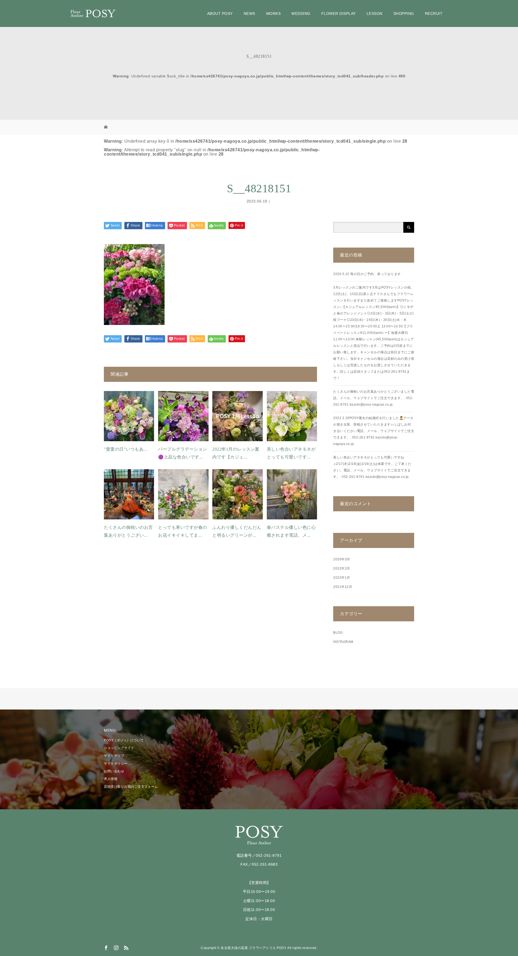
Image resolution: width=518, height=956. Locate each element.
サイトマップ (114, 756)
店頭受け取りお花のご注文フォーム (131, 787)
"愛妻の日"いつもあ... (125, 449)
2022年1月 (341, 578)
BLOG (338, 633)
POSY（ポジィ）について (124, 740)
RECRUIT (434, 13)
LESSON (375, 13)
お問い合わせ (114, 771)
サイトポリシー (116, 763)
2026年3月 (341, 559)
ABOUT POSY (220, 13)
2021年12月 (342, 587)
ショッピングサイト (119, 748)
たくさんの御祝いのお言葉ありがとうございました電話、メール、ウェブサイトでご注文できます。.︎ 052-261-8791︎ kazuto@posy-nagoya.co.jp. (373, 398)
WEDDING (301, 13)
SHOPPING (403, 13)
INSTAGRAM (343, 642)
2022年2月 (341, 568)
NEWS (249, 13)
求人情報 (110, 779)
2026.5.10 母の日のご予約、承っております (367, 274)
